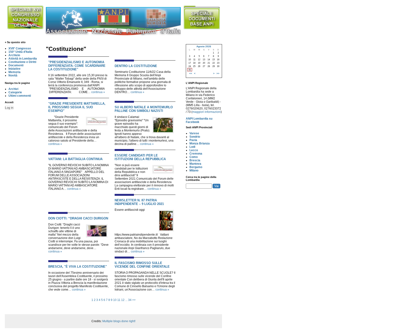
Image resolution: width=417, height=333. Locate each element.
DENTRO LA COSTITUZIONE (136, 66)
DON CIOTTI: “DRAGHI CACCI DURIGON (78, 218)
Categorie (15, 92)
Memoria (14, 72)
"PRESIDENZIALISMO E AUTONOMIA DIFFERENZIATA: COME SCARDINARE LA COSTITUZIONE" (76, 65)
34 (130, 300)
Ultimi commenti (19, 95)
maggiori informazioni (206, 112)
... (126, 300)
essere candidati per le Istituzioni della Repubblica (140, 157)
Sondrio (194, 136)
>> (134, 300)
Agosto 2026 (203, 46)
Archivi (13, 89)
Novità (12, 75)
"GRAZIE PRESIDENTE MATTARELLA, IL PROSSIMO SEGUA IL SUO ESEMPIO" (76, 107)
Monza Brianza (199, 143)
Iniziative (14, 68)
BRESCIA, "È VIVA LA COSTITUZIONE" (77, 266)
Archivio (14, 55)
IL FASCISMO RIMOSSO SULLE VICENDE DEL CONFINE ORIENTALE (142, 264)
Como (193, 157)
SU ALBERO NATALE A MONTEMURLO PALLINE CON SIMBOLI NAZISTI (144, 109)
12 (123, 300)
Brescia (194, 160)
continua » (98, 92)
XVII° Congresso (19, 48)
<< (190, 73)
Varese (194, 133)
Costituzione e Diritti (22, 62)
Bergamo (195, 167)
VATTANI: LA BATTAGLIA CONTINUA (75, 159)
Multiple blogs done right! (118, 321)
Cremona (195, 153)
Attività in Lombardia (22, 58)
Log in (9, 107)
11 (118, 300)
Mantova (195, 163)
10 (115, 300)
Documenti (15, 65)
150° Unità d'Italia (20, 52)
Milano (193, 170)
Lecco (193, 150)
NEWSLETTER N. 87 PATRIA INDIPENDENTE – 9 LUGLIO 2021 (139, 202)
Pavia (193, 140)
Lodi (192, 147)
